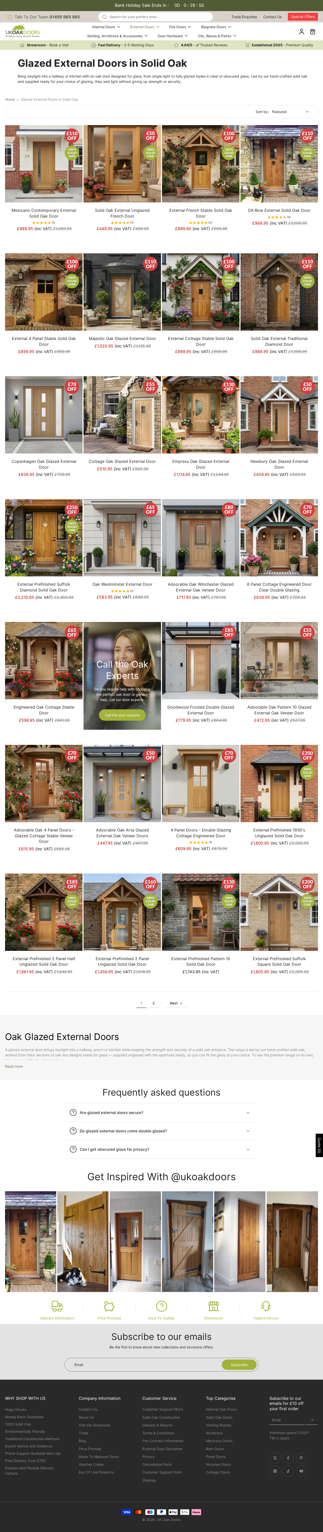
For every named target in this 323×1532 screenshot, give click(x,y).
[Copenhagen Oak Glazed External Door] (44, 415)
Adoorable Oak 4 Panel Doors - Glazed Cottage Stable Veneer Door (44, 835)
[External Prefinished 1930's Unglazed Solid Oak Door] (279, 783)
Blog (82, 1441)
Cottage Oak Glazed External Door (122, 461)
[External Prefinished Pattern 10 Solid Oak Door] (200, 912)
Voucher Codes (91, 1464)
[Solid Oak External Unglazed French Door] (122, 163)
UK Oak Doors (168, 1519)
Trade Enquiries (244, 17)
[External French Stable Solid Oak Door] (200, 163)
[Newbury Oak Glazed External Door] (279, 415)
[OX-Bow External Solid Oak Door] (279, 163)
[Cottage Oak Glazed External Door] (122, 415)
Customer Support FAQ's (162, 1409)
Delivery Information (57, 1318)
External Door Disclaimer (162, 1449)
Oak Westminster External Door (122, 584)
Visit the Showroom (94, 1425)
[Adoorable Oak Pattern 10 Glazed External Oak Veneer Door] (279, 660)
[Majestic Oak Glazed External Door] (122, 292)
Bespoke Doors (213, 27)
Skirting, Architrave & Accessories (115, 36)
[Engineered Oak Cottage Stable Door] (44, 660)
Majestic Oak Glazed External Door (122, 338)
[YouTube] (301, 1471)
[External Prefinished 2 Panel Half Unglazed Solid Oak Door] (44, 912)
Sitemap (149, 1480)
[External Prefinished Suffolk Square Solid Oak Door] (279, 912)
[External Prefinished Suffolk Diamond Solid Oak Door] (44, 537)
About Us (86, 1417)
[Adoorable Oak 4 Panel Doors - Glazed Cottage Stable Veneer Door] (44, 783)
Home (10, 99)
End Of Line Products (96, 1472)
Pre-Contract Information (162, 1441)
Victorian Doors (218, 1464)
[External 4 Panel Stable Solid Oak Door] (44, 292)
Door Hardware (170, 36)
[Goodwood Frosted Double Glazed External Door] (200, 660)
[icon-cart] (312, 31)
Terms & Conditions (158, 1433)
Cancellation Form (157, 1464)
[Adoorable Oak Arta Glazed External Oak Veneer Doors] (122, 783)
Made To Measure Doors (99, 1456)
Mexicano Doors (219, 1441)
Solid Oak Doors (219, 1417)
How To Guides (161, 1318)
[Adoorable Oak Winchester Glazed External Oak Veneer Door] (200, 537)
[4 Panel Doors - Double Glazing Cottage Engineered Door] (200, 783)
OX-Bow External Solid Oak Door (279, 210)
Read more (14, 1066)
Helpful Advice (266, 1318)
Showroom (213, 1318)
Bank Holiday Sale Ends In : (159, 5)
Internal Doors (103, 27)
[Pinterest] (301, 1458)
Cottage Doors (218, 1472)
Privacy (148, 1456)
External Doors (142, 27)
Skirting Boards (218, 1425)
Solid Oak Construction (161, 1417)
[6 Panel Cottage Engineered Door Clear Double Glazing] (279, 537)
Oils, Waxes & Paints (214, 36)
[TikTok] (288, 1471)
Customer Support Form (162, 1472)
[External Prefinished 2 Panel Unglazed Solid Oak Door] (122, 912)
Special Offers (303, 16)
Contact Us (272, 17)
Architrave (214, 1433)
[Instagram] (275, 1471)
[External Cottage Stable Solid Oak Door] (200, 292)
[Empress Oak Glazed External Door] (200, 415)
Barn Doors (215, 1449)
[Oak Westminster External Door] (122, 537)
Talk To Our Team (47, 16)
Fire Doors (177, 27)
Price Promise (109, 1318)
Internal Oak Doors (221, 1409)
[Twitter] (275, 1458)
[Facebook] (288, 1458)
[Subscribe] (312, 1420)
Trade (83, 1433)
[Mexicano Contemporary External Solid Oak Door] (44, 163)
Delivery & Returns (157, 1425)
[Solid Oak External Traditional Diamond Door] (279, 292)
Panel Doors (216, 1456)
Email (276, 1420)
